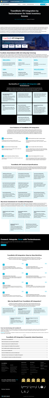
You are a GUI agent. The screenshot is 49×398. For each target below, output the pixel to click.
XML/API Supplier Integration (21, 19)
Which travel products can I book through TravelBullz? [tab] (10, 341)
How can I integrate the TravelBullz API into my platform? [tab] (10, 346)
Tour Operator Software (24, 367)
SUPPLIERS (24, 4)
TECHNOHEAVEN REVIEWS (30, 4)
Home (15, 19)
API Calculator (37, 4)
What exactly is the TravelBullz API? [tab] (7, 339)
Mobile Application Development (34, 367)
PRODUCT (19, 4)
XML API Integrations (33, 369)
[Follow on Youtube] (45, 363)
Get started (2, 332)
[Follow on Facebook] (40, 363)
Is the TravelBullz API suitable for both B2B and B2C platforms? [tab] (11, 357)
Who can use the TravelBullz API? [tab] (7, 350)
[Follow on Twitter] (43, 363)
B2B (24, 205)
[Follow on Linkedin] (44, 363)
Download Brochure (45, 1)
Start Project (43, 4)
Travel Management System (25, 369)
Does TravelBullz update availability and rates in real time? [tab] (11, 348)
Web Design (31, 364)
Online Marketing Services (33, 372)
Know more (21, 1)
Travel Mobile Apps (24, 370)
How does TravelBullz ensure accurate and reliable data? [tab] (11, 352)
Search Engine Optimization (34, 370)
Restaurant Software (24, 372)
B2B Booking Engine (24, 364)
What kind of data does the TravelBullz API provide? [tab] (10, 343)
